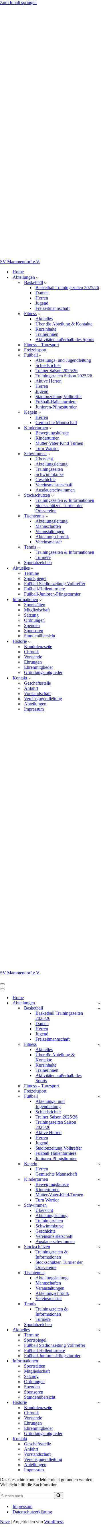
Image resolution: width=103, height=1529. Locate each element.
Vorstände (33, 656)
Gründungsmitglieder (43, 672)
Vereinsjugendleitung (43, 698)
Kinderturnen (47, 438)
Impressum (34, 709)
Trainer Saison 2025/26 (56, 370)
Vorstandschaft (37, 693)
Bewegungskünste (52, 432)
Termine (31, 573)
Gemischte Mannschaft (56, 422)
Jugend (41, 303)
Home (18, 271)
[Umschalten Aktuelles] (99, 1329)
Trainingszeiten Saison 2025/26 (63, 375)
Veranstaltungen (49, 531)
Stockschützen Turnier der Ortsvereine (59, 508)
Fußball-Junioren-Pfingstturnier (52, 594)
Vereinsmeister (48, 541)
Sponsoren (33, 630)
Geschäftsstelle (37, 683)
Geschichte (45, 479)
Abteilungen (35, 703)
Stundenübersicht (39, 635)
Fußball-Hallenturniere (55, 401)
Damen (42, 292)
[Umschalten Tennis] (99, 1304)
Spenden (32, 625)
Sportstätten (34, 604)
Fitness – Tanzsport (41, 344)
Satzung (31, 615)
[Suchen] (58, 1495)
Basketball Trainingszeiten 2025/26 (67, 287)
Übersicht (44, 458)
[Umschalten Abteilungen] (99, 1003)
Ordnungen (34, 620)
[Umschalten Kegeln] (99, 1163)
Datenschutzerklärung (32, 1511)
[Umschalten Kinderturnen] (99, 1179)
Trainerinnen (46, 334)
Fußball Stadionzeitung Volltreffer (54, 583)
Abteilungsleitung (51, 464)
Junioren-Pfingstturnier (56, 406)
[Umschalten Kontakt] (99, 1438)
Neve (5, 1521)
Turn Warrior (47, 448)
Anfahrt (31, 688)
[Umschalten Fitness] (99, 1044)
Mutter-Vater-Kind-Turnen (59, 443)
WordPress (54, 1521)
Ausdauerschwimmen (55, 489)
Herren (41, 297)
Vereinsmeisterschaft (53, 484)
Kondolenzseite (38, 646)
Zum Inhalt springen (18, 2)
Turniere (43, 557)
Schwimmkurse (49, 474)
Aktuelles (44, 318)
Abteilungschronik (52, 536)
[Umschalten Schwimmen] (99, 1205)
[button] (37, 277)
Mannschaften (48, 526)
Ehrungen (33, 662)
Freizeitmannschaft (52, 308)
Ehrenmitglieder (38, 667)
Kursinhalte (45, 329)
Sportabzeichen (38, 562)
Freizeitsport (35, 349)
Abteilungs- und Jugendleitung (63, 360)
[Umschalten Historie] (99, 1402)
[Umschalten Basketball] (99, 1008)
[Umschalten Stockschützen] (99, 1246)
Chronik (31, 651)
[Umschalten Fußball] (99, 1096)
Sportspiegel (35, 578)
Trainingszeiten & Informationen (64, 500)
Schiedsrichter (48, 365)
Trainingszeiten (49, 469)
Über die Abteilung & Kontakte (63, 323)
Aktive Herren (48, 381)
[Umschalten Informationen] (99, 1361)
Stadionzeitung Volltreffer (58, 396)
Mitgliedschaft (37, 609)
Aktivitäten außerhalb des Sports (64, 339)
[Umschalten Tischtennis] (99, 1272)
